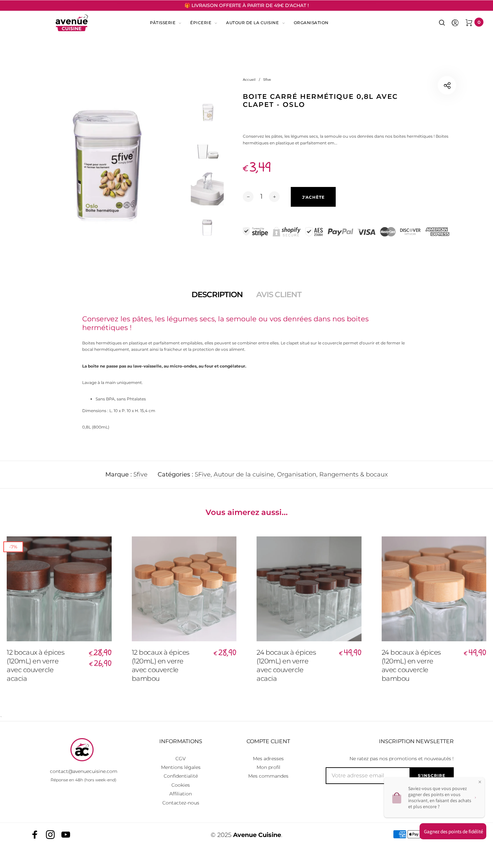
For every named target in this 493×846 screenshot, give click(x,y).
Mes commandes (268, 776)
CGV (180, 759)
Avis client (279, 294)
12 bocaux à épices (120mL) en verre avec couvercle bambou (160, 665)
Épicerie (200, 22)
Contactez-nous (180, 803)
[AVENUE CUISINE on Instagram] (50, 834)
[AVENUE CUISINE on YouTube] (65, 834)
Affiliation (180, 794)
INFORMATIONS (180, 741)
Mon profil (268, 767)
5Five (203, 474)
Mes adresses (268, 759)
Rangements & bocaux (353, 474)
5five (140, 474)
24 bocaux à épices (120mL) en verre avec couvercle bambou (411, 665)
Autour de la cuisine (252, 22)
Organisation (311, 22)
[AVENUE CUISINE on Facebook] (35, 834)
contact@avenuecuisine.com (83, 771)
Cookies (180, 785)
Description (217, 294)
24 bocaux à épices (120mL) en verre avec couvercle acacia (286, 665)
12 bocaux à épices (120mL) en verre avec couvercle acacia (35, 665)
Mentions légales (181, 767)
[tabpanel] (103, 165)
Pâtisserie (162, 22)
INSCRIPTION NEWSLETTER (416, 741)
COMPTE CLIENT (268, 741)
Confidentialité (181, 776)
